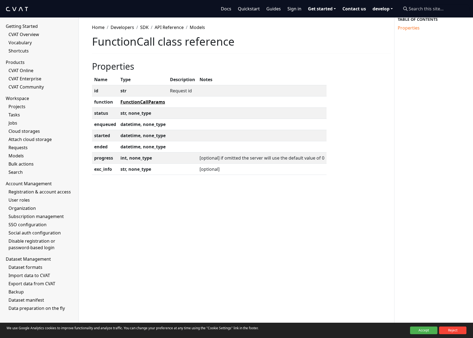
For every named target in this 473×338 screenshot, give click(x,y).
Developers (122, 27)
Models (197, 27)
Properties (409, 28)
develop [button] (381, 9)
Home (98, 27)
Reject (452, 330)
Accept (424, 330)
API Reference (169, 27)
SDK (144, 27)
